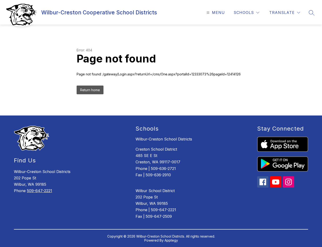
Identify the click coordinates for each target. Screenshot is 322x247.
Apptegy (171, 240)
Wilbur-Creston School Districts (164, 139)
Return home (90, 90)
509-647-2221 (39, 190)
